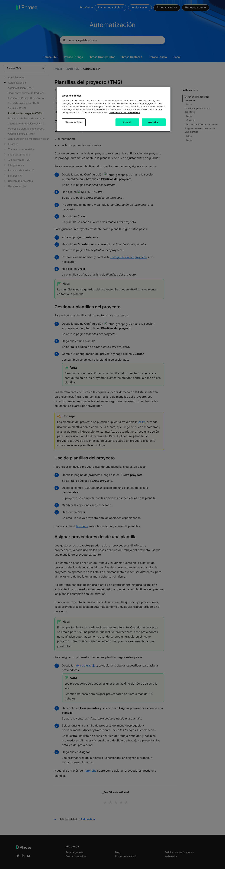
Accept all (153, 122)
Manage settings (74, 122)
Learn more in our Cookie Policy (124, 112)
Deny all (127, 122)
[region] (114, 109)
